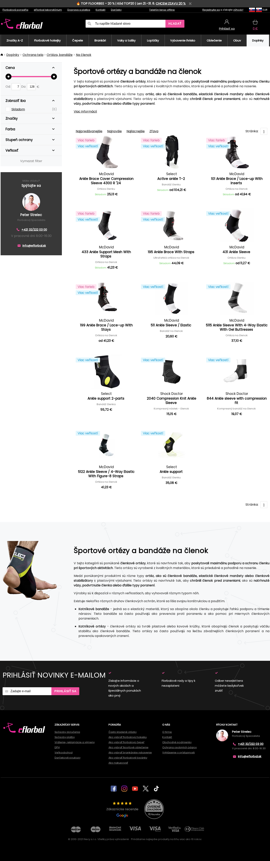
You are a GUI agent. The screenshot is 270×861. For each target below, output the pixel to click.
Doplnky (12, 55)
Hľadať (174, 23)
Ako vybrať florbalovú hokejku (128, 737)
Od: (8, 86)
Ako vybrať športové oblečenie (128, 747)
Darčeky (116, 10)
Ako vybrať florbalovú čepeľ (126, 742)
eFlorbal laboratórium (48, 10)
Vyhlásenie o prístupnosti (178, 752)
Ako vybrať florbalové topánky (128, 758)
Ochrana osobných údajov (179, 747)
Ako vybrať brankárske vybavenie (130, 752)
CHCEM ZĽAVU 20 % (171, 3)
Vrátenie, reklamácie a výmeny (75, 742)
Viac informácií (85, 111)
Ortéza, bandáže (60, 55)
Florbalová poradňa (15, 10)
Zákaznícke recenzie (122, 809)
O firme (167, 732)
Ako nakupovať (118, 763)
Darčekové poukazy (67, 758)
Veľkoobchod (64, 752)
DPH (57, 747)
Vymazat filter (31, 161)
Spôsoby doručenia (67, 732)
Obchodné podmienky (177, 742)
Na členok (83, 55)
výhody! (238, 10)
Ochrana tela (33, 55)
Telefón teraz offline (162, 10)
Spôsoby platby (65, 737)
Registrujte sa (211, 10)
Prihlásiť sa (65, 691)
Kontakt (100, 10)
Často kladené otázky (123, 732)
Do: (24, 86)
